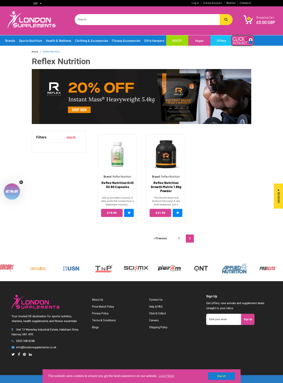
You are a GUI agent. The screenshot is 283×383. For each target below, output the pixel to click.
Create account (212, 2)
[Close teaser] (21, 182)
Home (35, 51)
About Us (97, 299)
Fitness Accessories (126, 40)
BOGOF (177, 40)
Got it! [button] (221, 376)
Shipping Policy (158, 327)
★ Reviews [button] (278, 196)
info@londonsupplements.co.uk (36, 347)
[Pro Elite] (260, 268)
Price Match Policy (103, 306)
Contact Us (155, 299)
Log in (195, 2)
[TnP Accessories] (97, 268)
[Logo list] (129, 268)
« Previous (160, 238)
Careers (154, 320)
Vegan (199, 40)
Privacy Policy (100, 313)
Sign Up (248, 319)
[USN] (64, 268)
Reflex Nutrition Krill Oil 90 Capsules (117, 185)
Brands (10, 40)
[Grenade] (31, 268)
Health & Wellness (58, 40)
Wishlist (231, 2)
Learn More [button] (166, 376)
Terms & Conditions (104, 320)
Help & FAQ (155, 306)
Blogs (95, 327)
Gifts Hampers (154, 40)
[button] (12, 191)
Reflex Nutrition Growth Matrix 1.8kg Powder (166, 187)
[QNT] (194, 268)
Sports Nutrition (30, 40)
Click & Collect (157, 313)
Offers (221, 40)
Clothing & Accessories (91, 40)
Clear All (70, 137)
